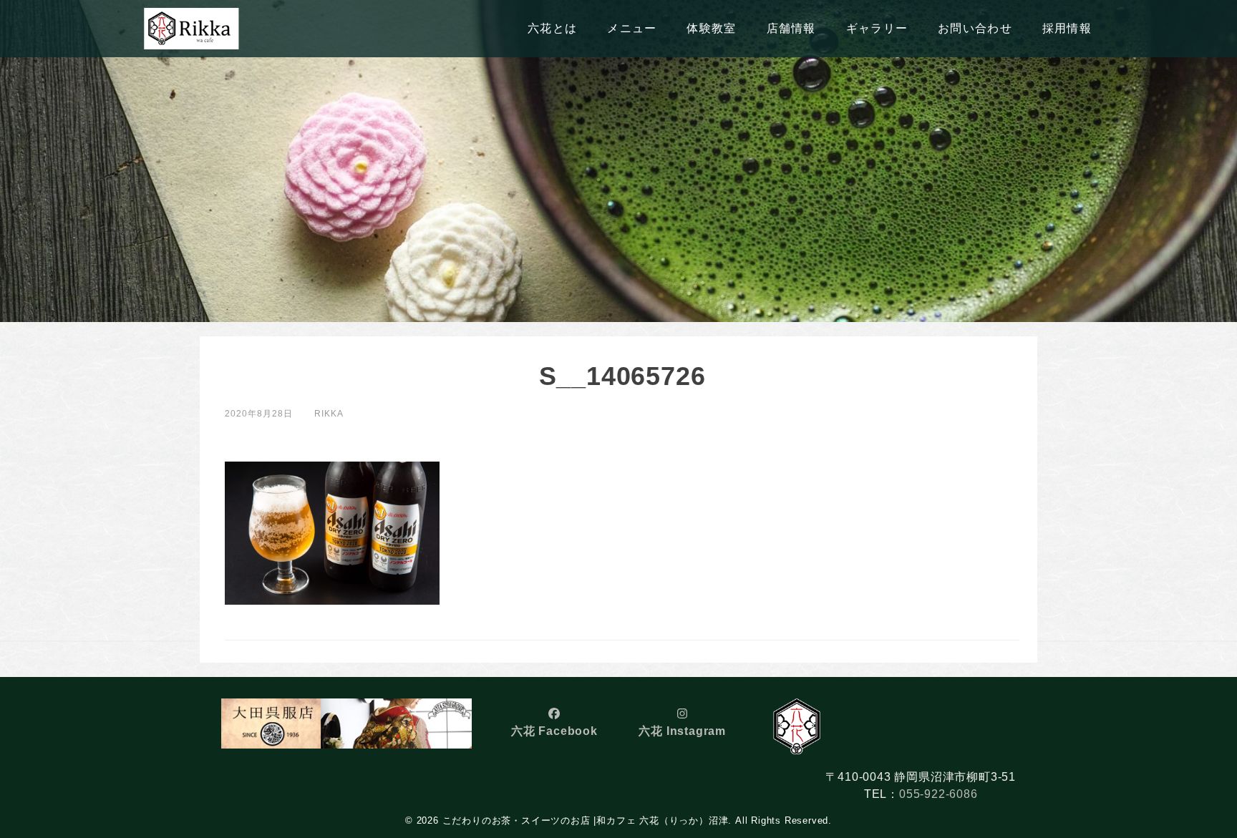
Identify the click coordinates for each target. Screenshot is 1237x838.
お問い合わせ (975, 28)
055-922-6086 (938, 794)
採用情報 (1067, 28)
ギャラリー (877, 28)
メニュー (631, 28)
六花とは (552, 28)
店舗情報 (791, 28)
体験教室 (711, 28)
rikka (329, 414)
